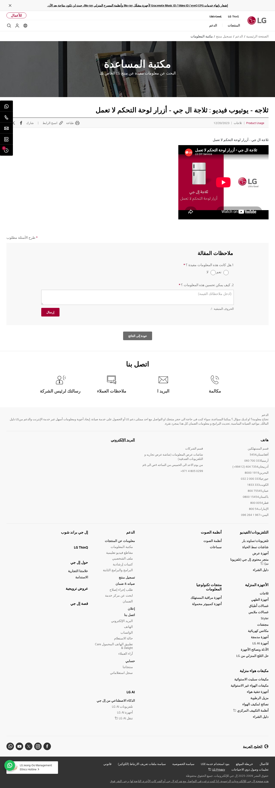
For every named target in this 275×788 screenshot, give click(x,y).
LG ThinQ (81, 547)
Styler (265, 618)
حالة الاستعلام (123, 638)
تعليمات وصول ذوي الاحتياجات (250, 769)
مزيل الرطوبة (260, 698)
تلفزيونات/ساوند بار (255, 541)
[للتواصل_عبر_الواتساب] (9, 765)
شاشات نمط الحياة (255, 547)
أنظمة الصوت (211, 532)
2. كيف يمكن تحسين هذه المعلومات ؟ (206, 285)
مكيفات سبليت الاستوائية (251, 679)
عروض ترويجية (77, 588)
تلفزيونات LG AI (122, 706)
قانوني (107, 764)
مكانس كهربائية (258, 631)
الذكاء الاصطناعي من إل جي (116, 700)
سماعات (216, 547)
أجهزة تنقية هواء (258, 692)
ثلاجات (264, 593)
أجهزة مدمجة (260, 637)
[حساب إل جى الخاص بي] (17, 25)
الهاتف (128, 627)
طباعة (70, 123)
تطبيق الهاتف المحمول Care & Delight (114, 646)
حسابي (130, 661)
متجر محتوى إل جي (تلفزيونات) (249, 561)
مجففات (263, 624)
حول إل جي (79, 562)
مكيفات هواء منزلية (254, 671)
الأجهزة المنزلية (257, 585)
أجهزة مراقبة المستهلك (206, 598)
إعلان (131, 609)
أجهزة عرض (260, 553)
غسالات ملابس (259, 612)
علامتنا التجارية (78, 571)
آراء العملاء (125, 653)
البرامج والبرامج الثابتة (118, 570)
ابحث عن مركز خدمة (119, 595)
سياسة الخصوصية (183, 764)
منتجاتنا (128, 667)
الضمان (128, 601)
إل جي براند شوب (74, 532)
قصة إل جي (79, 603)
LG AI (131, 692)
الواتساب (127, 632)
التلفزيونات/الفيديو (254, 532)
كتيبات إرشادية (123, 564)
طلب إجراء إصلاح (121, 590)
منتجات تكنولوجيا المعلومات (209, 587)
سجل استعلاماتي (121, 673)
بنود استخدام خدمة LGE (215, 764)
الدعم (130, 532)
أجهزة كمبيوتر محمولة (207, 604)
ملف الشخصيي (122, 558)
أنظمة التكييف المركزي (253, 710)
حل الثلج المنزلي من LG (252, 656)
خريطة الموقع (244, 764)
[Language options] (25, 25)
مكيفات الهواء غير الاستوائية (250, 685)
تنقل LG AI (126, 718)
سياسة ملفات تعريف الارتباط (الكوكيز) (142, 764)
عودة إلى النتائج (137, 336)
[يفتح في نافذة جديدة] (47, 746)
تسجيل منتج (127, 577)
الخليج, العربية (252, 746)
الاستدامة (81, 577)
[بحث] (9, 25)
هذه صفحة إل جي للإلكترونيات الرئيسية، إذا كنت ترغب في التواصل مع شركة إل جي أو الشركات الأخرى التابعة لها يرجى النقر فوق (189, 781)
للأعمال (16, 15)
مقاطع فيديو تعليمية (119, 553)
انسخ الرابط (50, 123)
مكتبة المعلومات (122, 547)
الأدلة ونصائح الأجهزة (255, 649)
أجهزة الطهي (260, 599)
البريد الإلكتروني (123, 440)
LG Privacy (218, 769)
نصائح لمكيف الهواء (255, 704)
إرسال (50, 312)
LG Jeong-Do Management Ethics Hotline (36, 767)
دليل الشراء (261, 570)
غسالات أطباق (259, 606)
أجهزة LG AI (260, 643)
